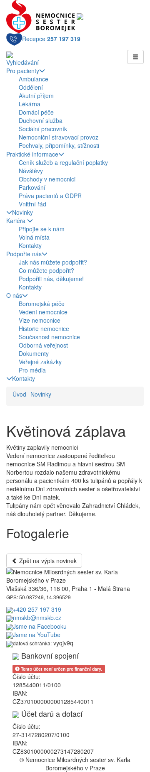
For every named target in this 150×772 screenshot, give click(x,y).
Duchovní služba (40, 120)
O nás (14, 295)
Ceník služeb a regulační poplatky (63, 162)
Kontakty (30, 245)
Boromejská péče (42, 303)
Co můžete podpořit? (46, 270)
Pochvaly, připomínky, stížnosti (59, 145)
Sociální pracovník (43, 129)
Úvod (19, 394)
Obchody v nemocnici (47, 179)
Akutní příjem (36, 95)
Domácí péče (36, 112)
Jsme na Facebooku (40, 626)
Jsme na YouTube (36, 634)
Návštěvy (31, 171)
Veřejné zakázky (40, 362)
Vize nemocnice (39, 320)
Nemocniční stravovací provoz (58, 137)
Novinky (22, 212)
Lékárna (29, 104)
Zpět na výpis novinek (47, 560)
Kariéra (16, 220)
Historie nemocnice (44, 328)
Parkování (32, 187)
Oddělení (31, 87)
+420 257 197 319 (37, 609)
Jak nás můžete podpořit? (53, 262)
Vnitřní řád (32, 204)
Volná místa (34, 237)
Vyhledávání (22, 62)
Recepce (51, 38)
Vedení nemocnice (43, 312)
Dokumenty (34, 353)
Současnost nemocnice (49, 337)
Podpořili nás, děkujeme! (51, 278)
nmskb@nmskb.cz (37, 617)
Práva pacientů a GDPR (50, 195)
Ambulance (33, 79)
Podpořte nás (24, 254)
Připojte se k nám (42, 229)
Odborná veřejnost (43, 345)
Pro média (32, 370)
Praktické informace (32, 154)
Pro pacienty (22, 70)
